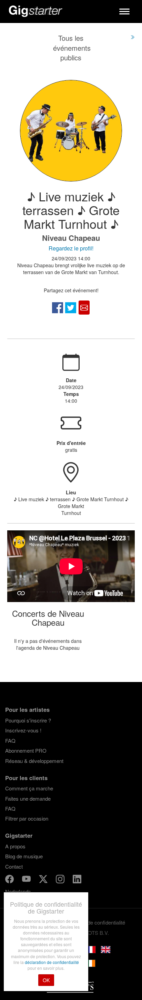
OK (46, 980)
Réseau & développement (34, 760)
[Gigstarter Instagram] (61, 880)
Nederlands (18, 891)
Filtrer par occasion (26, 818)
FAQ (10, 740)
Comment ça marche (29, 788)
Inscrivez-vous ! (23, 730)
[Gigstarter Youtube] (27, 880)
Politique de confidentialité (96, 922)
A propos (15, 846)
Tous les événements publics (72, 47)
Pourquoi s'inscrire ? (28, 720)
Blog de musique (24, 856)
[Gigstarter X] (44, 880)
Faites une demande (28, 798)
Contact (14, 866)
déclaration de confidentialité (52, 962)
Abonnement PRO (26, 750)
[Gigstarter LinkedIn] (77, 880)
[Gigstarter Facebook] (10, 880)
